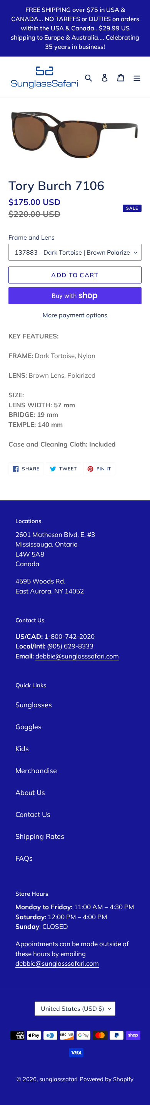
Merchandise (36, 770)
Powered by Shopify (106, 1079)
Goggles (28, 726)
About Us (30, 792)
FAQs (24, 858)
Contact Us (32, 814)
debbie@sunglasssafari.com (77, 656)
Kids (22, 748)
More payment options (75, 315)
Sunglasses (33, 704)
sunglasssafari (58, 1079)
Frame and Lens (31, 237)
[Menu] (137, 77)
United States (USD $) (72, 1008)
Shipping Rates (39, 836)
